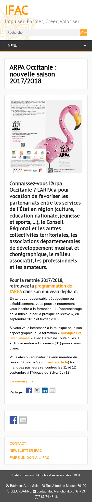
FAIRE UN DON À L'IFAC (29, 458)
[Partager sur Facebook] (29, 390)
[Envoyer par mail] (52, 390)
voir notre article (54, 362)
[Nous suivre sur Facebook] (13, 420)
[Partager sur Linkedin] (45, 390)
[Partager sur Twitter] (37, 390)
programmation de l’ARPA (41, 288)
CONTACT (18, 443)
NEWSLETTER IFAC (26, 450)
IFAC (16, 10)
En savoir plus (22, 381)
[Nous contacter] (23, 420)
